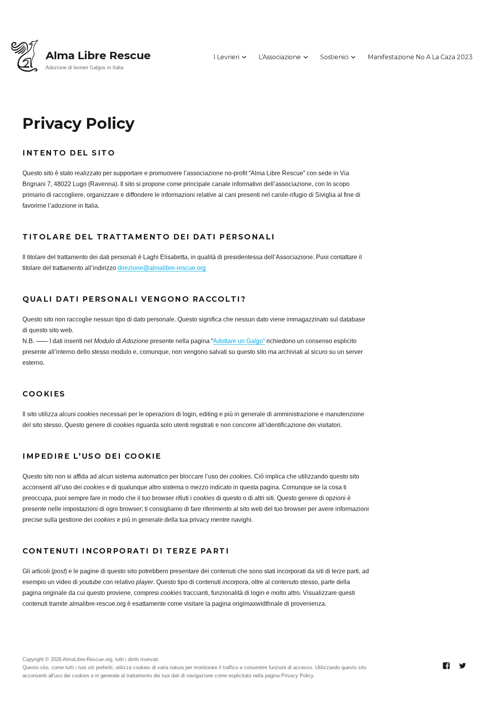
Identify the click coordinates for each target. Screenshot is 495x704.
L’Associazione (280, 57)
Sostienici (334, 57)
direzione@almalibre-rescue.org (162, 268)
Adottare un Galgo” (239, 341)
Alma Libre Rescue (98, 55)
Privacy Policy (297, 675)
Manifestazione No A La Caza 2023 (420, 57)
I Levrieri (226, 57)
